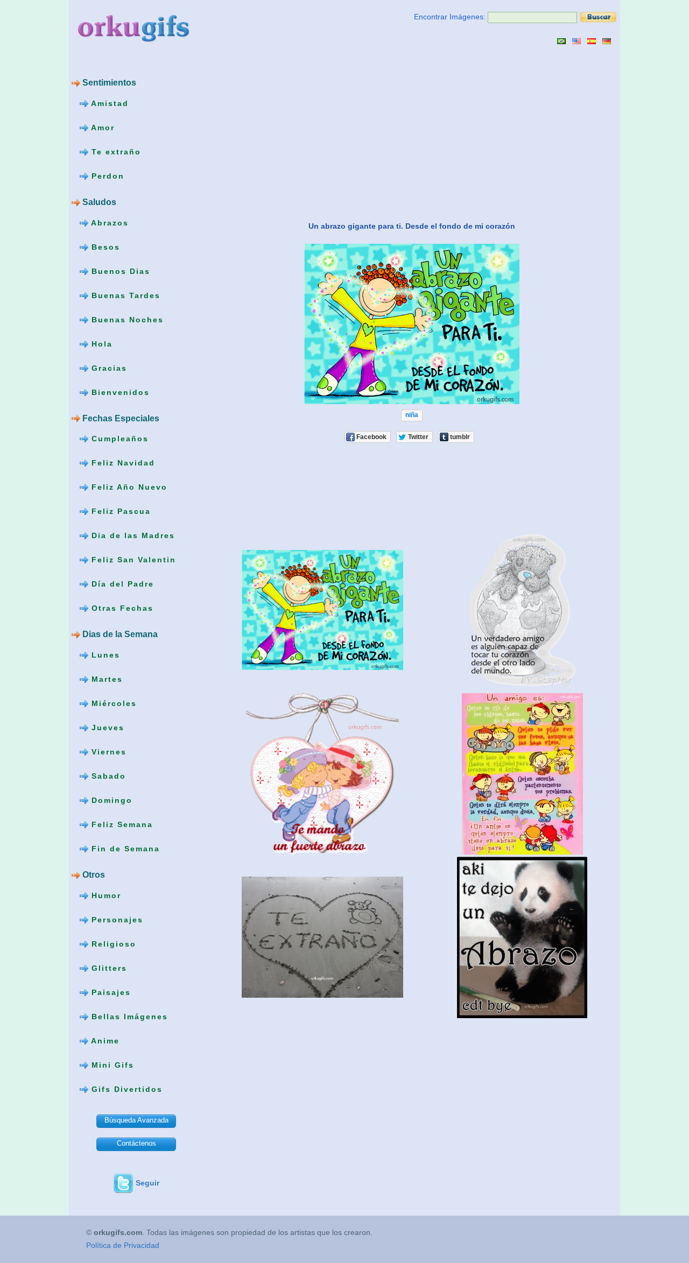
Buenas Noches (126, 319)
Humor (104, 895)
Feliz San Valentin (132, 559)
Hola (100, 343)
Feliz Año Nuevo (127, 487)
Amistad (108, 103)
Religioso (112, 944)
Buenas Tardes (124, 295)
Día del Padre (121, 584)
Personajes (115, 919)
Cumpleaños (118, 438)
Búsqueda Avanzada (136, 1120)
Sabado (107, 776)
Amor (101, 127)
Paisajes (109, 992)
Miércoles (112, 703)
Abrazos (108, 222)
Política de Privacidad (122, 1245)
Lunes (104, 655)
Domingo (110, 800)
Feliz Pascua (119, 511)
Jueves (106, 727)
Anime (103, 1040)
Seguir (147, 1183)
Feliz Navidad (121, 462)
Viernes (107, 751)
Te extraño (114, 151)
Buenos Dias (119, 270)
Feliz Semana (120, 824)
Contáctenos (136, 1143)
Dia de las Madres (131, 535)
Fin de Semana (124, 848)
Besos (104, 246)
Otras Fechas (120, 608)
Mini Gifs (111, 1065)
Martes (105, 679)
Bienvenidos (119, 391)
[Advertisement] (302, 132)
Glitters (107, 968)
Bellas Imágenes (128, 1016)
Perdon (106, 176)
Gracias (107, 367)
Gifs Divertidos (125, 1089)
